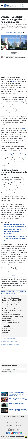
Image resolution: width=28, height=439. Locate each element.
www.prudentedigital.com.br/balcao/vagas (14, 154)
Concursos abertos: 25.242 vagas (9, 341)
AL (6, 9)
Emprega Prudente (11, 291)
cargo (13, 276)
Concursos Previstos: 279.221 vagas (10, 344)
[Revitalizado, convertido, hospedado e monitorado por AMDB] (26, 436)
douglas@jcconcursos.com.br (10, 56)
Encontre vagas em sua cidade (8, 367)
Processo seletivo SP (21, 291)
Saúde (10, 316)
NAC (2, 9)
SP (13, 320)
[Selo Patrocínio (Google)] (22, 5)
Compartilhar (13, 53)
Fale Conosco (18, 422)
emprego (14, 81)
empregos (3, 338)
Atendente (20, 310)
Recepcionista (5, 312)
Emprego (3, 291)
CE (16, 9)
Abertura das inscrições (13, 329)
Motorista (8, 310)
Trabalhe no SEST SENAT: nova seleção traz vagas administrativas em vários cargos (15, 238)
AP (9, 9)
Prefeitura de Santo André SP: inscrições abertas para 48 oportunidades (12, 231)
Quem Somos (10, 422)
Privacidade (18, 425)
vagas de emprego (11, 338)
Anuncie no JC (10, 425)
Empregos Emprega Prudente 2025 (13, 32)
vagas (23, 128)
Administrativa (16, 314)
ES (21, 9)
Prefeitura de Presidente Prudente (9, 293)
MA (26, 9)
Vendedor (14, 310)
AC (4, 9)
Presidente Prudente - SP (13, 322)
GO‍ (23, 9)
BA (14, 9)
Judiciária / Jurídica (18, 316)
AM (11, 9)
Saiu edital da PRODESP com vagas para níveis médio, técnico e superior (15, 225)
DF (19, 9)
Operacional (5, 316)
